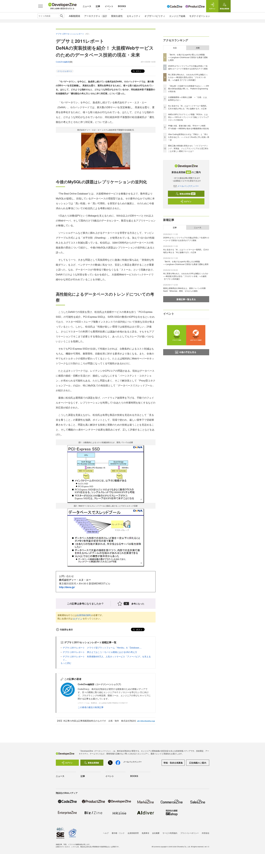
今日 (175, 47)
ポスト (138, 71)
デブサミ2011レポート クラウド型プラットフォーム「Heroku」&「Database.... (102, 647)
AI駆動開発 (74, 15)
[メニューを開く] (40, 6)
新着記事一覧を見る (186, 299)
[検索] (61, 16)
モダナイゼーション (199, 15)
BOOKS (122, 6)
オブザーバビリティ (154, 15)
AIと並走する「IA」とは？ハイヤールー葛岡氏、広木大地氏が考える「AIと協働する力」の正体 (188, 107)
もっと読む (66, 662)
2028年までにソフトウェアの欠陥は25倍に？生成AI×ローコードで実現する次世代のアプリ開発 (188, 67)
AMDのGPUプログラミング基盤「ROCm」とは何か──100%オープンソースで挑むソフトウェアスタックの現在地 (188, 117)
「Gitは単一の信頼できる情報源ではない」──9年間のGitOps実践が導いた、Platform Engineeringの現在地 (188, 88)
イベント (109, 6)
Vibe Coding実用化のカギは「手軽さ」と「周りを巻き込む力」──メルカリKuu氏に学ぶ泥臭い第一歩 (188, 137)
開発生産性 (117, 15)
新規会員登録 (187, 193)
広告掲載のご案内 (197, 762)
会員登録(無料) (84, 615)
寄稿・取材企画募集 (173, 762)
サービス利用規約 (170, 833)
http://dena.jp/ (67, 587)
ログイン (78, 618)
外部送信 (205, 833)
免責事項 (145, 833)
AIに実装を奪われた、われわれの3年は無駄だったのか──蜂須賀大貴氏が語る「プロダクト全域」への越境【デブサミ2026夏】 (188, 77)
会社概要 (155, 833)
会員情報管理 (133, 833)
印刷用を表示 (66, 629)
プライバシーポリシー (189, 833)
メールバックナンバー (188, 185)
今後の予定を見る (187, 352)
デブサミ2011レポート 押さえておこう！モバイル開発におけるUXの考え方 (100, 652)
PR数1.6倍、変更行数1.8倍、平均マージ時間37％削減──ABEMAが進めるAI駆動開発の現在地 (188, 127)
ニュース (87, 6)
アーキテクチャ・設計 (95, 15)
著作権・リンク (118, 833)
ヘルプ (106, 833)
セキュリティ (133, 15)
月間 (198, 47)
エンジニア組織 (177, 15)
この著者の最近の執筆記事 (91, 707)
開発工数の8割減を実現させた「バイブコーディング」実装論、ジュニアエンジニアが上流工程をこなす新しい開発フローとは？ (188, 148)
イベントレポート (64, 71)
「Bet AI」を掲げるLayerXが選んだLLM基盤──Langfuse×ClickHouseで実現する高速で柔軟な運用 (188, 57)
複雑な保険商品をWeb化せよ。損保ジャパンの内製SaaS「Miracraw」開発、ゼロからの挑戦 (184, 289)
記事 (98, 6)
